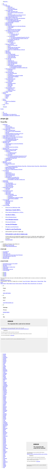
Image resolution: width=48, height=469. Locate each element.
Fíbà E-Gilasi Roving (32, 283)
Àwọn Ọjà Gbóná (26, 281)
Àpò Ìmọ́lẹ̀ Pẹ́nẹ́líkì (9, 22)
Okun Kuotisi (8, 53)
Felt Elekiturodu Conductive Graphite (15, 75)
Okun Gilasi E (3, 283)
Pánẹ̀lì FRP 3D (11, 60)
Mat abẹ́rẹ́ (7, 50)
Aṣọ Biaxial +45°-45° (14, 33)
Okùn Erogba (10, 79)
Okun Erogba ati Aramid (10, 78)
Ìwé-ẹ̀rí (7, 96)
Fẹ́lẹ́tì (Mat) (10, 69)
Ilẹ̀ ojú (9, 46)
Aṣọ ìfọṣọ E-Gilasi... (11, 214)
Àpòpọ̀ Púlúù (10, 27)
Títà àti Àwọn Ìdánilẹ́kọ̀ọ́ (10, 101)
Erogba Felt (10, 74)
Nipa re (4, 93)
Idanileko (7, 95)
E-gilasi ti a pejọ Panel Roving (13, 229)
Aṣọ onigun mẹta (11, 36)
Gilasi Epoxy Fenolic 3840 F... (13, 210)
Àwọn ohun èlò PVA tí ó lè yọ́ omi (15, 16)
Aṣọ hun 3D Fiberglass (11, 224)
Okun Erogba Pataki (10, 72)
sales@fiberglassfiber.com (11, 246)
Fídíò (4, 104)
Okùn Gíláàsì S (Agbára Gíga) (12, 17)
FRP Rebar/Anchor (12, 83)
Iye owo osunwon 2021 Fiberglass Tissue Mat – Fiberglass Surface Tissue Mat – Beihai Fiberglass (27, 166)
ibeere (7, 239)
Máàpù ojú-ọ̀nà (34, 281)
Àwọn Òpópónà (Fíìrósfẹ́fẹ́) (13, 21)
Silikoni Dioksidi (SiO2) (10, 87)
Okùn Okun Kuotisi (12, 57)
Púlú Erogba (10, 77)
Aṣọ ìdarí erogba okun (12, 73)
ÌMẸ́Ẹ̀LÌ (4, 246)
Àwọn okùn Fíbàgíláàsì (12, 9)
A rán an (9, 28)
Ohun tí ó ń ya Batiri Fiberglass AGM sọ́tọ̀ (16, 49)
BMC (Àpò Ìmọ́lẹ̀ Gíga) (13, 11)
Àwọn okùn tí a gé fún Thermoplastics (15, 12)
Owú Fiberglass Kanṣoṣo (12, 219)
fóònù (4, 245)
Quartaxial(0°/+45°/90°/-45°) (13, 39)
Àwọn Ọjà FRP (9, 82)
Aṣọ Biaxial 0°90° (14, 35)
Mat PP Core (10, 41)
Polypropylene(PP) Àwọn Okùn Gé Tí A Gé (17, 14)
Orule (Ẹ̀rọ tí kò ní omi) (12, 45)
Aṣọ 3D (9, 59)
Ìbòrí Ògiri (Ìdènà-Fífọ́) (10, 168)
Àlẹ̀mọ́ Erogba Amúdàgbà (13, 76)
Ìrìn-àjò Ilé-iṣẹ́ (8, 94)
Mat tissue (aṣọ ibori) (10, 44)
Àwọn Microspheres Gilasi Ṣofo (12, 19)
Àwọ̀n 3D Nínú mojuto (12, 63)
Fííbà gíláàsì (24, 283)
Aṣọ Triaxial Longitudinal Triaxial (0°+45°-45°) (19, 37)
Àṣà (6, 102)
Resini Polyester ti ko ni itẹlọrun (14, 29)
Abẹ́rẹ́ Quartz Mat (11, 56)
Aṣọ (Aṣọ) (10, 71)
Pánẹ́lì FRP (10, 84)
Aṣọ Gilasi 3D (8, 58)
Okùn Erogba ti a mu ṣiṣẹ (11, 68)
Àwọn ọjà (5, 4)
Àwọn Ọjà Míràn (9, 91)
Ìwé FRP (10, 86)
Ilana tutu (10, 13)
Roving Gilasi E (19, 283)
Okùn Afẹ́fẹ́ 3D (11, 64)
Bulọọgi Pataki (40, 281)
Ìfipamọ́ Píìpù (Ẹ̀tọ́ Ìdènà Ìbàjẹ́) (14, 47)
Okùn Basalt (8, 51)
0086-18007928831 (7, 293)
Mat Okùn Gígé (9, 25)
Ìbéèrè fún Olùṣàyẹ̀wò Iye (5, 280)
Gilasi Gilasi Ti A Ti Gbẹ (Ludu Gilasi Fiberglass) (15, 18)
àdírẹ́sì (4, 244)
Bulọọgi (4, 100)
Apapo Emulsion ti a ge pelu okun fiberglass (17, 26)
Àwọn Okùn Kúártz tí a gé (13, 55)
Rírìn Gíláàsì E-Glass (11, 283)
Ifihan (7, 97)
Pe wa (4, 99)
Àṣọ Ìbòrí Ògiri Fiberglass (13, 48)
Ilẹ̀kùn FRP (10, 85)
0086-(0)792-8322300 (9, 245)
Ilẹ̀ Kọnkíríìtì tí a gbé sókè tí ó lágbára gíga (18, 67)
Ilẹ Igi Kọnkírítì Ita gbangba (16, 66)
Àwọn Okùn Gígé (9, 10)
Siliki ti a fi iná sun (11, 90)
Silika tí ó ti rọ (11, 88)
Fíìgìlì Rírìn (8, 5)
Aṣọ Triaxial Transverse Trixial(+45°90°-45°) (19, 38)
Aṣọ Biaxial (10, 32)
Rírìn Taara (10, 7)
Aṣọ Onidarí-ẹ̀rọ (11, 40)
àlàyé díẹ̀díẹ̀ (10, 239)
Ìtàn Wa (7, 103)
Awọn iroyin (5, 92)
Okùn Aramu (10, 81)
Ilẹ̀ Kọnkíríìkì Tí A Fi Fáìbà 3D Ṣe (15, 65)
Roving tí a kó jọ (11, 8)
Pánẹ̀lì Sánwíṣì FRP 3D (12, 62)
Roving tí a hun (9, 23)
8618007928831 (6, 312)
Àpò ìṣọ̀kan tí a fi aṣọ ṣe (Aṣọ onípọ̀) (13, 30)
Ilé (3, 3)
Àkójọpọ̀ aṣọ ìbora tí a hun (13, 31)
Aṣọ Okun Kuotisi (11, 54)
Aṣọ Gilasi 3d (39, 283)
